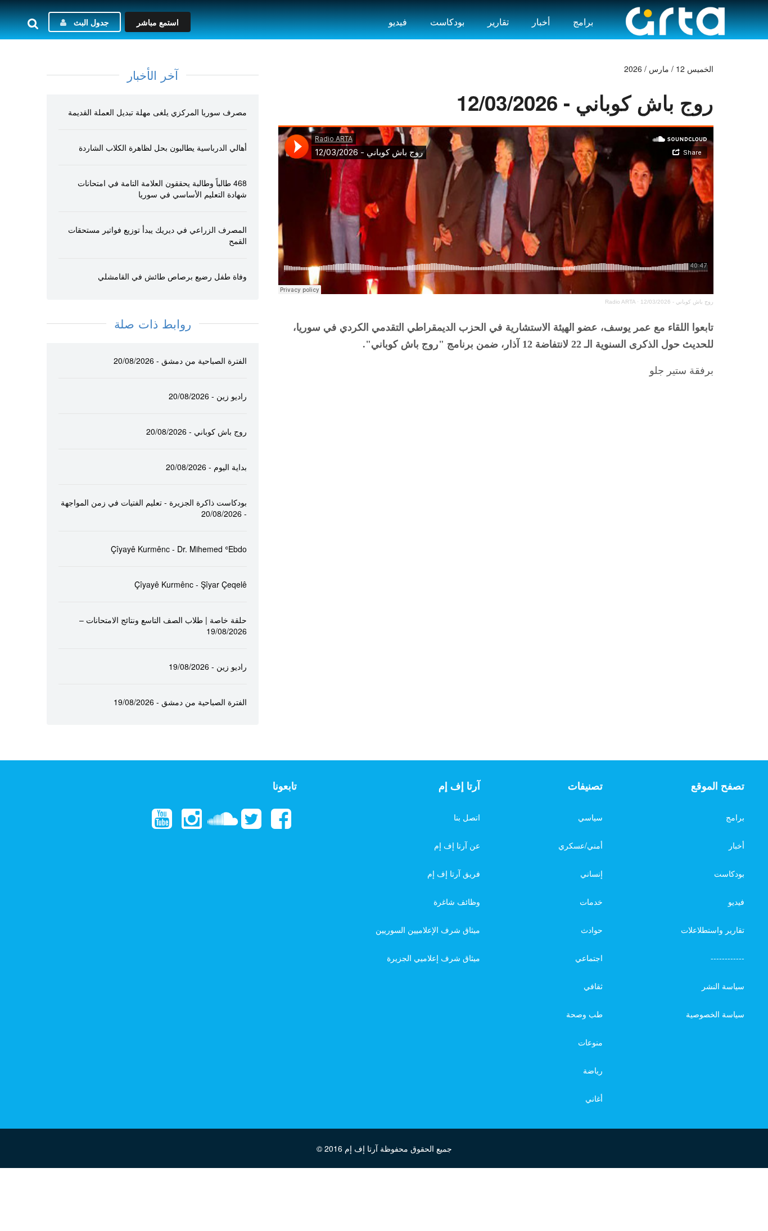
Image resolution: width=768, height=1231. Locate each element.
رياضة (593, 1070)
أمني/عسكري (580, 845)
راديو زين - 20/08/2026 (208, 396)
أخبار (541, 21)
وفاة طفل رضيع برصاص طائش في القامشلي (172, 276)
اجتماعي (589, 957)
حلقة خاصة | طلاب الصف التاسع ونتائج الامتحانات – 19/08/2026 (163, 625)
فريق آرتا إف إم (453, 873)
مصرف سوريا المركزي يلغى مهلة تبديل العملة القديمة (157, 112)
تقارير (498, 21)
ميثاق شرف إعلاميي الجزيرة (433, 957)
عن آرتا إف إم (457, 845)
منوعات (590, 1042)
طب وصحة (584, 1014)
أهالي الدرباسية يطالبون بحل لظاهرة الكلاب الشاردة (163, 147)
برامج (583, 21)
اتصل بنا (467, 817)
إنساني (591, 873)
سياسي (590, 817)
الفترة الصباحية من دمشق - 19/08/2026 (180, 701)
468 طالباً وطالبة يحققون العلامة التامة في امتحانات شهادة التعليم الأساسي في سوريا (162, 188)
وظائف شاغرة (456, 901)
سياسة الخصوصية (715, 1014)
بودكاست (447, 21)
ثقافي (593, 985)
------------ (727, 957)
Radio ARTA (620, 302)
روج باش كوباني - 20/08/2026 (196, 431)
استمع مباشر (158, 22)
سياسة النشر (723, 985)
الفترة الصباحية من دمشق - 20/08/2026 (180, 360)
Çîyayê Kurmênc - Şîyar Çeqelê (190, 584)
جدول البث (90, 22)
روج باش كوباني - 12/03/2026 (676, 302)
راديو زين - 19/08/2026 (208, 666)
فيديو (397, 21)
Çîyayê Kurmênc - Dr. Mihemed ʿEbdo (179, 548)
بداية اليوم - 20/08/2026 (206, 466)
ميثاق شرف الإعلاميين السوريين (428, 929)
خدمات (591, 901)
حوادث (592, 929)
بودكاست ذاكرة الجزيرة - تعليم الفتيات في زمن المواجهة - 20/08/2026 (154, 508)
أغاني (594, 1098)
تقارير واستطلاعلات (712, 929)
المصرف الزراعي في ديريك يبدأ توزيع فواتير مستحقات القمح (157, 235)
